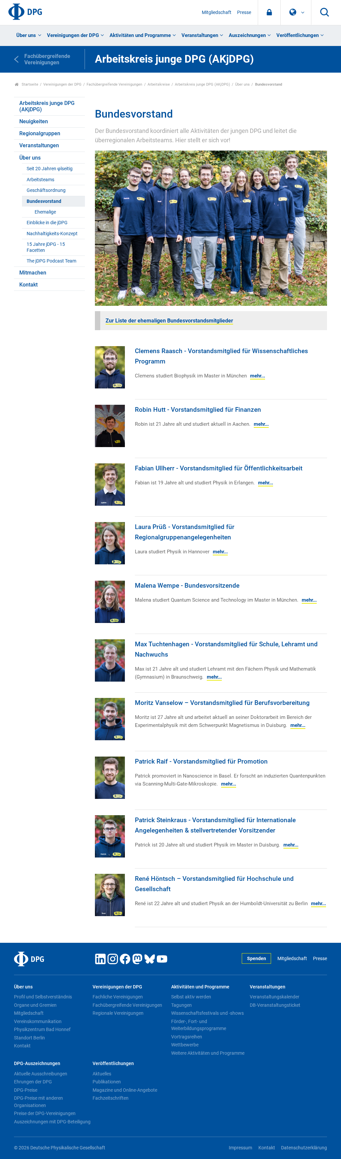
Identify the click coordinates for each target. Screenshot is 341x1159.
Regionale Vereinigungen (118, 1013)
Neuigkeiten (33, 121)
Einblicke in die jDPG (47, 223)
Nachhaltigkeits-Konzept (52, 234)
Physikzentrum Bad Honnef (42, 1029)
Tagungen (181, 1005)
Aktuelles (102, 1073)
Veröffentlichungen (297, 35)
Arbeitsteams (40, 180)
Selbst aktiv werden (191, 996)
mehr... (257, 376)
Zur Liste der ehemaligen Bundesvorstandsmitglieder (169, 320)
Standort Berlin (29, 1037)
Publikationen (107, 1081)
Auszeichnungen (247, 35)
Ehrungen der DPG (33, 1081)
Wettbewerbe (184, 1044)
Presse (244, 12)
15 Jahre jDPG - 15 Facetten (46, 247)
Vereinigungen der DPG (73, 35)
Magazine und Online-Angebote (125, 1090)
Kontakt (28, 285)
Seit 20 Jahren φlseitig (50, 169)
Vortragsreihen (186, 1036)
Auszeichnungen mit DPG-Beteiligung (52, 1121)
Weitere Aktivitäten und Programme (207, 1053)
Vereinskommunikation (38, 1021)
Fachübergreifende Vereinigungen (114, 84)
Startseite (29, 84)
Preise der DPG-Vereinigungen (45, 1113)
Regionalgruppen (39, 133)
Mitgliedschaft (216, 12)
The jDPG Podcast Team (51, 261)
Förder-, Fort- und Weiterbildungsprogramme (198, 1025)
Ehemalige (45, 212)
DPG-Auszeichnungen (37, 1063)
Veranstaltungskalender (274, 996)
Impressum (240, 1148)
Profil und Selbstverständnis (43, 996)
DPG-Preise (25, 1090)
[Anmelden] (269, 12)
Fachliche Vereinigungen (118, 996)
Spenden (256, 958)
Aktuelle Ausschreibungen (40, 1073)
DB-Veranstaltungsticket (275, 1005)
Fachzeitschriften (111, 1098)
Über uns (26, 35)
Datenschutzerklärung (304, 1148)
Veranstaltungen (199, 35)
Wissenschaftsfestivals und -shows (207, 1013)
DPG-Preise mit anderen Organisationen (38, 1101)
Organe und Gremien (35, 1005)
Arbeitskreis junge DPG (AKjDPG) (202, 84)
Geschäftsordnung (46, 190)
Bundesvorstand (44, 201)
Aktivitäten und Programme (140, 35)
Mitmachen (32, 273)
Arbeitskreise (159, 84)
